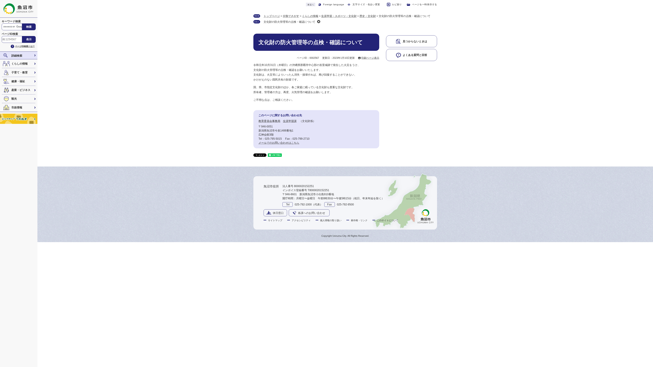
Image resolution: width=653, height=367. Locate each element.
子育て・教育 (19, 72)
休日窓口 (278, 213)
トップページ (272, 16)
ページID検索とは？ (25, 46)
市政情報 (16, 107)
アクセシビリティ (301, 220)
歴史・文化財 (367, 16)
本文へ (310, 5)
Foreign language (333, 4)
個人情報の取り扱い (330, 220)
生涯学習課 (290, 121)
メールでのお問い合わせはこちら (278, 142)
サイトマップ (275, 220)
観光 (14, 98)
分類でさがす (291, 16)
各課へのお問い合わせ (311, 213)
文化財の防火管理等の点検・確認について (289, 21)
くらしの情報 (19, 63)
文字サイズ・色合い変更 (366, 4)
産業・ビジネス (20, 90)
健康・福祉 (18, 81)
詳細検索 (16, 55)
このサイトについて (387, 220)
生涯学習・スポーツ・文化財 (339, 16)
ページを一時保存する (424, 4)
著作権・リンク (359, 220)
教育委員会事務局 (269, 121)
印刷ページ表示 (370, 57)
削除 (318, 21)
